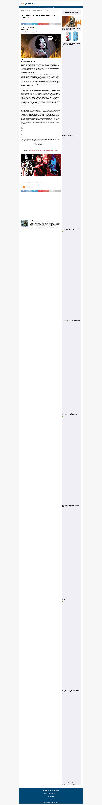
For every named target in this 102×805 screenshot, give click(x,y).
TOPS (31, 7)
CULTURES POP (59, 7)
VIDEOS (21, 7)
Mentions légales (51, 796)
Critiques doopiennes (36, 21)
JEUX (54, 7)
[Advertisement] (41, 205)
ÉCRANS (40, 7)
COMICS (25, 7)
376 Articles (40, 220)
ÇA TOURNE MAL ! (48, 7)
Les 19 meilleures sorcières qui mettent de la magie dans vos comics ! (43, 150)
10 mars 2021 (24, 21)
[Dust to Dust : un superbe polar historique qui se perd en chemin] (71, 21)
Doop (29, 21)
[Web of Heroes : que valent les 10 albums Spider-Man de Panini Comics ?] (71, 36)
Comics (28, 10)
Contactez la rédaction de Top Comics (51, 793)
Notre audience (51, 798)
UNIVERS (35, 7)
